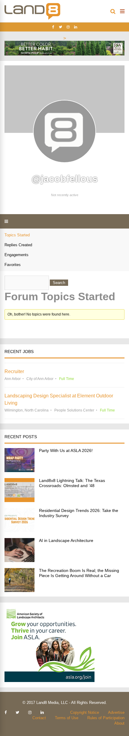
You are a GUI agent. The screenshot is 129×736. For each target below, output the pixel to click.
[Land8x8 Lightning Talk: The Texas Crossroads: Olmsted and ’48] (19, 500)
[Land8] (32, 18)
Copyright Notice (84, 712)
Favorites (12, 264)
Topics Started (17, 235)
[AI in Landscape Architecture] (19, 560)
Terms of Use (66, 718)
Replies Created (18, 245)
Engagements (16, 255)
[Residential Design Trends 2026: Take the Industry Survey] (19, 530)
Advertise (116, 712)
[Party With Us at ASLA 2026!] (19, 470)
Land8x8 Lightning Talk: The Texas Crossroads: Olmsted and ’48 (72, 483)
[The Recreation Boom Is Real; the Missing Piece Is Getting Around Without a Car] (19, 590)
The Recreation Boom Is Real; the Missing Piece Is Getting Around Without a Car (79, 573)
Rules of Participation (105, 718)
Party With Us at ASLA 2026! (66, 450)
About (119, 723)
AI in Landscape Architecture (66, 540)
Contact (39, 718)
